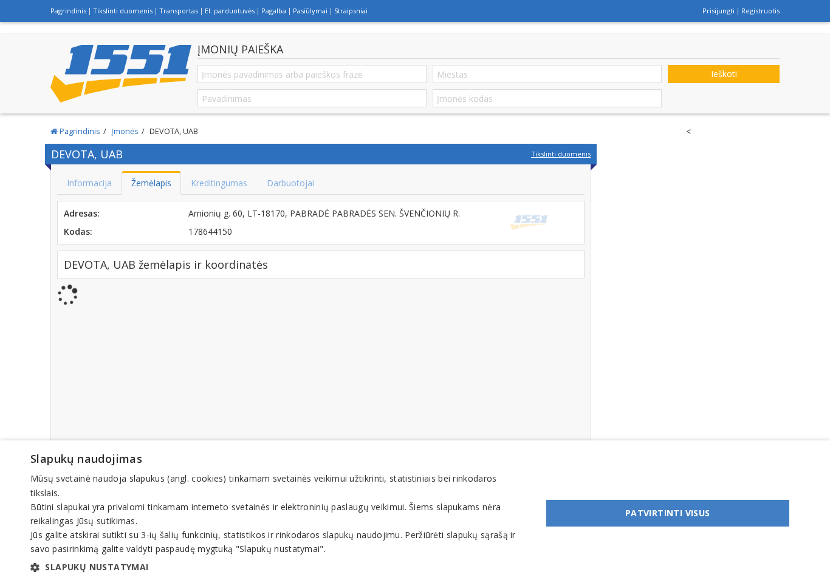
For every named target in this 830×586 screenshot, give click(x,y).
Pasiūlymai (310, 10)
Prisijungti (718, 10)
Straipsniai (351, 10)
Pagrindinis (68, 10)
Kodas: (78, 231)
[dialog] (415, 513)
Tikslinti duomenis (123, 10)
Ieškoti (724, 73)
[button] (278, 567)
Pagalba (273, 10)
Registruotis (760, 10)
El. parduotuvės (230, 10)
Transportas (178, 10)
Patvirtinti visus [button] (667, 513)
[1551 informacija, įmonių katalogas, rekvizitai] (120, 74)
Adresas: (82, 213)
